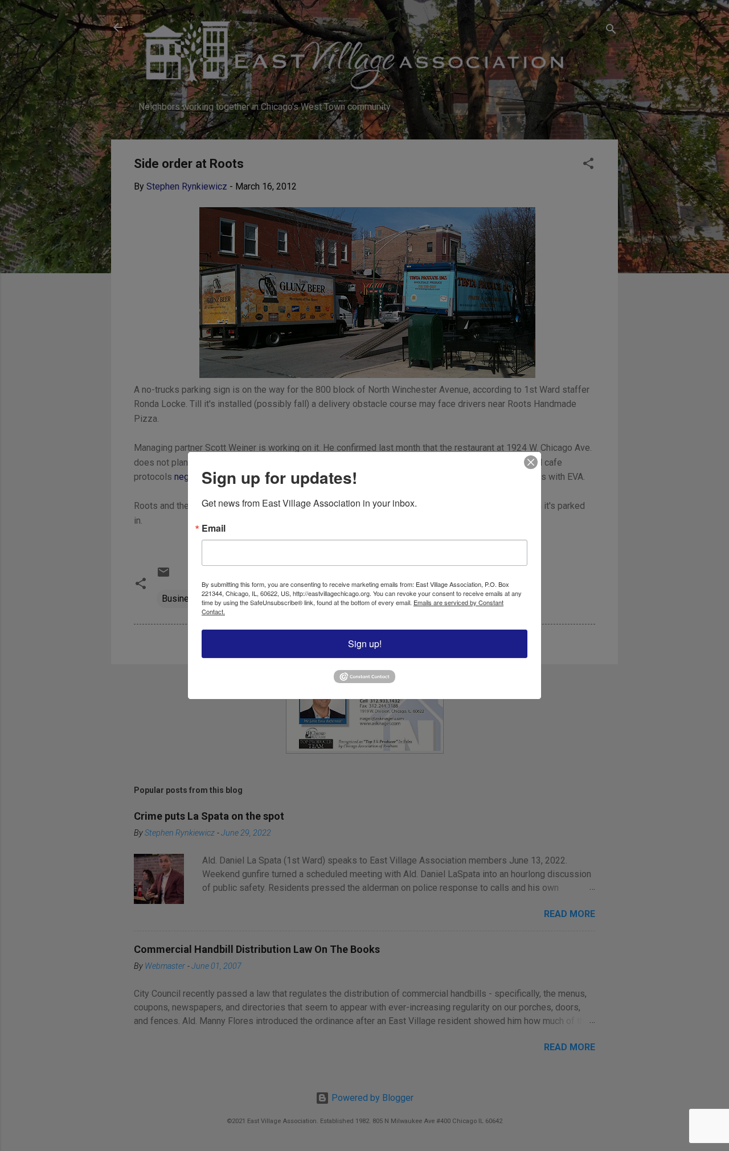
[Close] (531, 462)
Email (214, 528)
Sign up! (365, 643)
